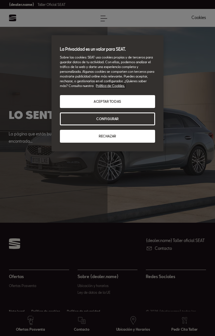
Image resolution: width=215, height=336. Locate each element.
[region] (107, 93)
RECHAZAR (107, 136)
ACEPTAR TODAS (107, 101)
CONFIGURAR (107, 119)
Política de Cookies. (110, 86)
